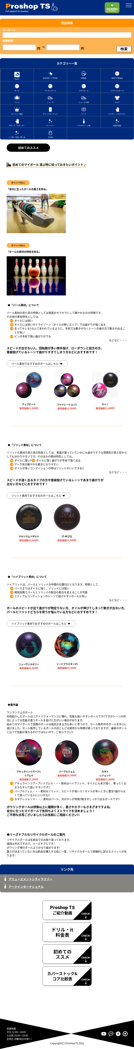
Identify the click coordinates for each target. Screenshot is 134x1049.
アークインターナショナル (26, 886)
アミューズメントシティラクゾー (30, 879)
